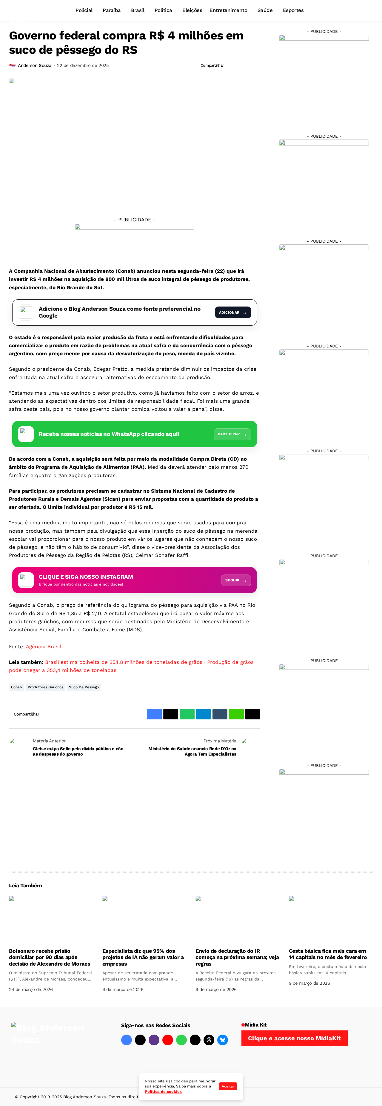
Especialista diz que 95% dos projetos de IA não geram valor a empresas (143, 957)
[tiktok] (195, 1040)
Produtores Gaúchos (45, 687)
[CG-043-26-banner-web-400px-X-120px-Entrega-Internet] (134, 241)
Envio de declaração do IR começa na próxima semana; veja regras (237, 957)
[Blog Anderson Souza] (56, 1047)
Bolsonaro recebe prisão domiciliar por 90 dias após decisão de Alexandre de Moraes (49, 957)
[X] (140, 1040)
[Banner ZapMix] (324, 289)
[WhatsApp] (181, 1040)
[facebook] (126, 1040)
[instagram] (154, 1040)
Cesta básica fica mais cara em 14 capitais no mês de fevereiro (328, 954)
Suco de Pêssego (84, 687)
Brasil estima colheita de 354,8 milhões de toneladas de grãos (123, 662)
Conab (16, 687)
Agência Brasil (43, 646)
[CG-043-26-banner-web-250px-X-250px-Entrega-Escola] (324, 184)
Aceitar (228, 1086)
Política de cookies (163, 1091)
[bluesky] (222, 1040)
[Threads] (209, 1040)
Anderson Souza (35, 65)
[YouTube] (167, 1040)
